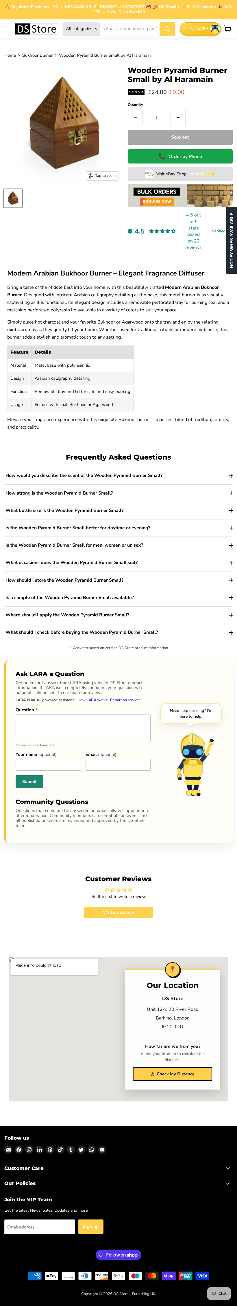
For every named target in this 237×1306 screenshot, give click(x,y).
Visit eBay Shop (186, 173)
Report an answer (125, 700)
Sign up (91, 1226)
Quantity (135, 105)
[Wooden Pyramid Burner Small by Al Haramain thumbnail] (13, 198)
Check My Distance (173, 1074)
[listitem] (118, 475)
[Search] (167, 29)
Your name (36, 754)
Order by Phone (180, 156)
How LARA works (92, 700)
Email (101, 754)
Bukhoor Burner (37, 55)
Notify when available (231, 240)
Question (26, 710)
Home (10, 55)
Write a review (118, 912)
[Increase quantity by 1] (178, 117)
